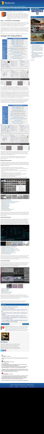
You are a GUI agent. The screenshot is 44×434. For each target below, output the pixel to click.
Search (15, 6)
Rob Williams (10, 11)
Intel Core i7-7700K (15, 106)
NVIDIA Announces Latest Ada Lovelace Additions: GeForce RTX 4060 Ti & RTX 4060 (37, 53)
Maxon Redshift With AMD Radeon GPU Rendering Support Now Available (37, 56)
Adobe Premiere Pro (8, 200)
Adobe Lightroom (8, 199)
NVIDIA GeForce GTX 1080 (14, 115)
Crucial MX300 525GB (15, 52)
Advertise (16, 386)
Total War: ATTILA (9, 251)
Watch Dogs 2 (8, 252)
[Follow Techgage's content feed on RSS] (42, 11)
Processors (21, 11)
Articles (1, 6)
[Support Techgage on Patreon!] (37, 14)
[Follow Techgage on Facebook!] (32, 11)
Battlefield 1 (8, 247)
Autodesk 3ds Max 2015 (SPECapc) (12, 201)
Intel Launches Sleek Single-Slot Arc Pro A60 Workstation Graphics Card (37, 50)
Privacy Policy (31, 386)
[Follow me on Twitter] (1, 351)
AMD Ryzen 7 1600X (14, 43)
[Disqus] (15, 367)
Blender (7, 203)
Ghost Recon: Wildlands (10, 249)
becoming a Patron (13, 329)
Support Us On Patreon (21, 6)
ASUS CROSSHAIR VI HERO (17, 45)
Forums (7, 6)
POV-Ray (7, 208)
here (5, 215)
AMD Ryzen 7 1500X (15, 44)
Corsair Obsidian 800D (17, 55)
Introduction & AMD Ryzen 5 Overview (10, 306)
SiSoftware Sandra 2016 (9, 209)
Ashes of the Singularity (10, 246)
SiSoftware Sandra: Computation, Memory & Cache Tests (13, 315)
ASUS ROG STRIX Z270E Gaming (17, 110)
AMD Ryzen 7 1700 (15, 42)
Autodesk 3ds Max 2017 (10, 202)
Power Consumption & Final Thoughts (9, 321)
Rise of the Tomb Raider (10, 250)
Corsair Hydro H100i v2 (15, 121)
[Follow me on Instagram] (5, 351)
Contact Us (11, 6)
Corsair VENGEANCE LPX (12, 48)
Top (28, 304)
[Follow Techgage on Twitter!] (35, 11)
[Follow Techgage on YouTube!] (37, 11)
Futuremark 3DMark (9, 248)
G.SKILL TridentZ (13, 113)
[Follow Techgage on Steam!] (40, 11)
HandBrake (7, 207)
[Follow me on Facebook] (3, 351)
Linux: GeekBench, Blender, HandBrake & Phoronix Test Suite (14, 320)
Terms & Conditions (24, 386)
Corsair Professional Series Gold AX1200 (16, 118)
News (5, 6)
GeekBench (7, 289)
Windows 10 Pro (15, 58)
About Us (11, 386)
